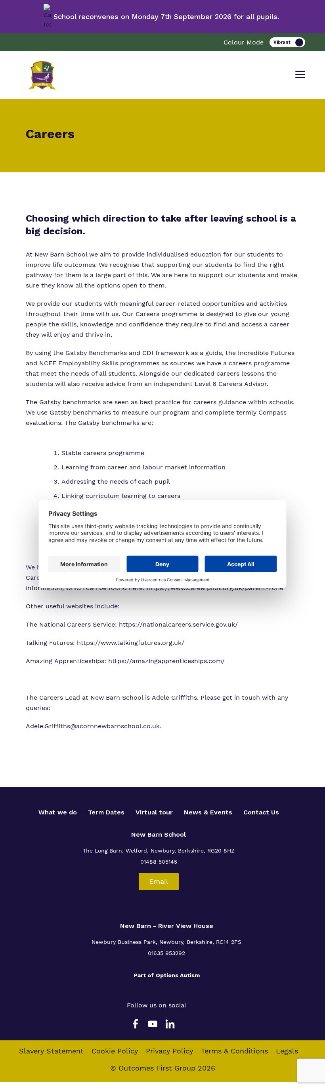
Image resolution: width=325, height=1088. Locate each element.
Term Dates (106, 812)
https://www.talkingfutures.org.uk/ (130, 642)
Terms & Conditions (234, 1051)
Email (158, 881)
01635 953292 (166, 953)
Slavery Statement (51, 1051)
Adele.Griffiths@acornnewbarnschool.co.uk (93, 726)
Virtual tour (154, 812)
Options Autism (178, 975)
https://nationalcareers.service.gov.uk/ (178, 624)
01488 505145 (158, 861)
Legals (287, 1051)
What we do (57, 812)
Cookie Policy (115, 1051)
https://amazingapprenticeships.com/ (166, 661)
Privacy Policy (169, 1051)
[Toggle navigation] (300, 74)
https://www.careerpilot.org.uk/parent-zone (215, 588)
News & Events (208, 812)
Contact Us (261, 812)
